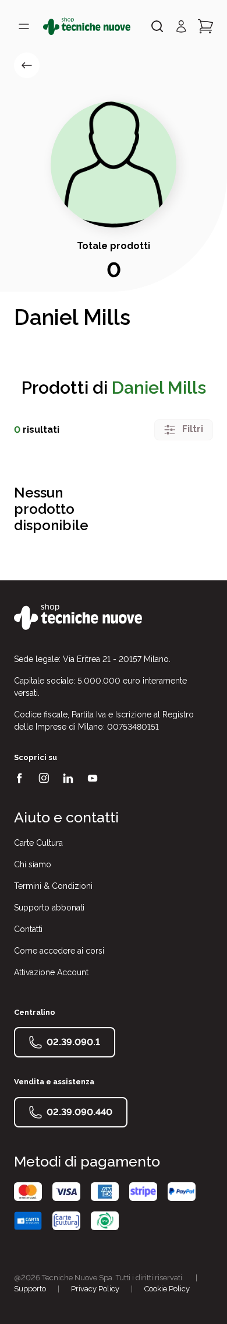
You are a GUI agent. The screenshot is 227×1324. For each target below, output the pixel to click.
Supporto (30, 1288)
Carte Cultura (38, 842)
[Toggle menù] (24, 26)
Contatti (28, 929)
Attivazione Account (51, 972)
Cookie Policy (167, 1288)
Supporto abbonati (49, 907)
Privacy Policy (95, 1288)
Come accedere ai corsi (59, 950)
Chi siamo (32, 864)
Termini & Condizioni (53, 886)
